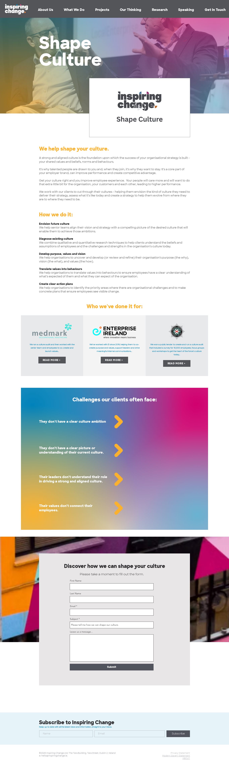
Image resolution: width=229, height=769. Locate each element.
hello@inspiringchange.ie (54, 755)
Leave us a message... (81, 632)
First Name (75, 580)
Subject (74, 619)
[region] (114, 422)
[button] (155, 10)
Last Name (75, 593)
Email (72, 606)
